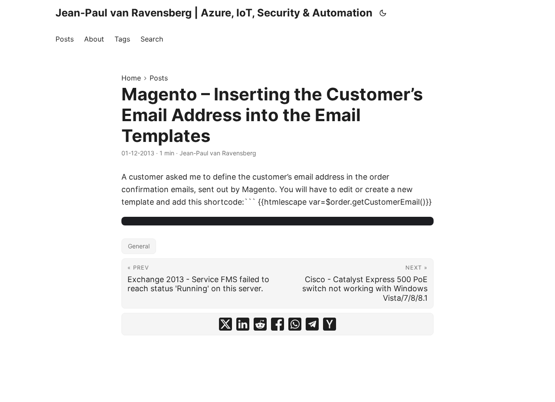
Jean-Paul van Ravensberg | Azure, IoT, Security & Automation (214, 12)
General (139, 246)
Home (131, 78)
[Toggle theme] (383, 13)
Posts (159, 78)
